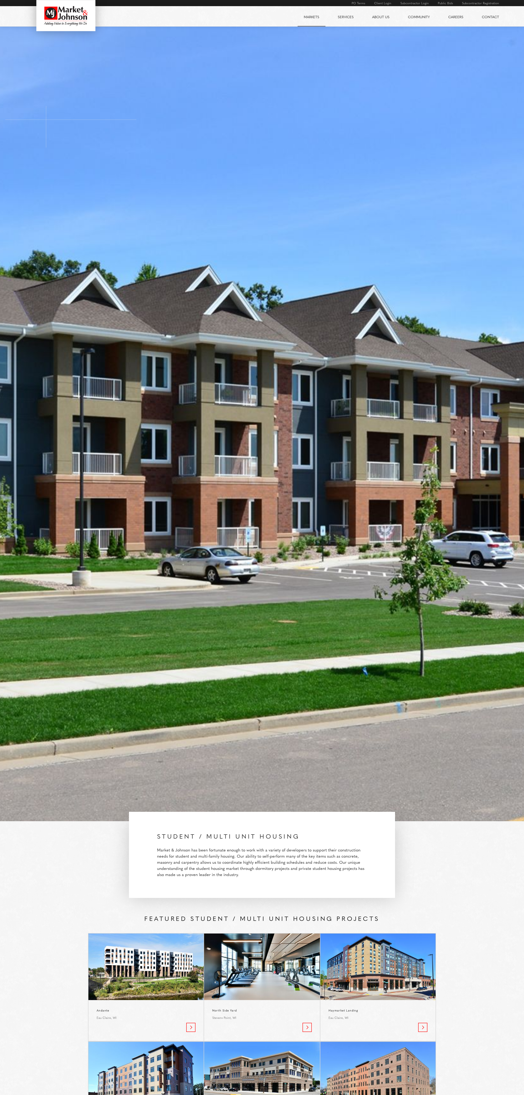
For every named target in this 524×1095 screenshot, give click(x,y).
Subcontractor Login (414, 3)
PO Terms (358, 3)
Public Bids (445, 3)
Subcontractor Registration (480, 3)
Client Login (382, 3)
